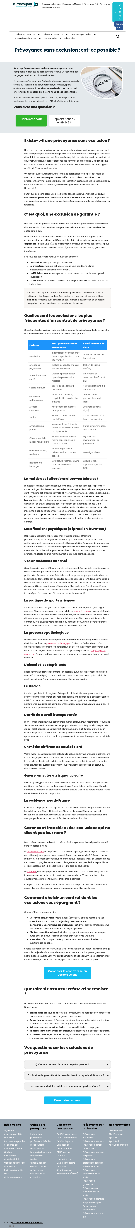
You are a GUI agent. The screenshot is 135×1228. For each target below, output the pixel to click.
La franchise (36, 1155)
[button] (67, 1064)
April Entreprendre (118, 1144)
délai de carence (35, 851)
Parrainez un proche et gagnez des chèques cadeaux (14, 1145)
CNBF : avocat (64, 1152)
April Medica (115, 1141)
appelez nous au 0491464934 (65, 120)
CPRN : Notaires (64, 1148)
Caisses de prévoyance (53, 34)
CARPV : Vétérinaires (67, 1134)
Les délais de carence (41, 1152)
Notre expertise (50, 38)
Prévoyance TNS (91, 4)
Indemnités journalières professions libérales (41, 1138)
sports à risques (82, 611)
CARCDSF (61, 1166)
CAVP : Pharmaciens (67, 1137)
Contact (8, 1152)
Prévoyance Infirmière (52, 4)
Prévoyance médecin (93, 1141)
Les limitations (37, 1148)
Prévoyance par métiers (81, 34)
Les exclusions (37, 1144)
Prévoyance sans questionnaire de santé (91, 1192)
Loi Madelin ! (69, 38)
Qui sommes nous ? (14, 1177)
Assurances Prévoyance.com (27, 1222)
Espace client (120, 25)
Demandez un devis (67, 1100)
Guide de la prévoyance (25, 34)
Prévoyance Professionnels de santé (91, 1174)
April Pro (113, 1137)
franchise (32, 871)
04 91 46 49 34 (120, 12)
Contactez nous (31, 119)
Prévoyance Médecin (72, 4)
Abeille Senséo (116, 1130)
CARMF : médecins (66, 1162)
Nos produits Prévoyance (25, 38)
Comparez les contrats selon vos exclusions (67, 973)
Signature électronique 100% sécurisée (13, 1134)
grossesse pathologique (58, 643)
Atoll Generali (116, 1134)
